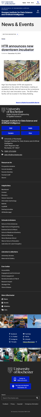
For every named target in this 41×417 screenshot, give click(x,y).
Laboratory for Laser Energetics (11, 244)
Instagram (14, 339)
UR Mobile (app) (7, 212)
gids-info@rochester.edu (13, 155)
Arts (5, 310)
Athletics (7, 306)
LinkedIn (27, 339)
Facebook (14, 334)
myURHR (4, 206)
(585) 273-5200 (10, 151)
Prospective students (8, 166)
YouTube (28, 334)
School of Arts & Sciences (9, 224)
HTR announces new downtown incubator (18, 48)
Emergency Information (31, 404)
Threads (13, 342)
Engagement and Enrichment (11, 273)
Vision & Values (6, 287)
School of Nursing (7, 235)
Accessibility (6, 270)
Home (3, 39)
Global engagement (8, 276)
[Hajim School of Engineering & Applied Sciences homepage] (15, 112)
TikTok (27, 336)
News (6, 299)
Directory (4, 195)
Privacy (13, 404)
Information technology (9, 201)
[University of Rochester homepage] (8, 2)
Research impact (7, 281)
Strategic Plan (6, 284)
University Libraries (8, 255)
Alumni (4, 178)
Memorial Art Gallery (8, 258)
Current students (7, 169)
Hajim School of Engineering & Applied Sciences (15, 9)
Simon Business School (9, 238)
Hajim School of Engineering (10, 227)
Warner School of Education (10, 241)
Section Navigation (9, 34)
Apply (24, 3)
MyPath (4, 204)
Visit (28, 3)
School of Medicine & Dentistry (11, 232)
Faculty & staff (6, 175)
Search (3, 394)
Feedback (5, 404)
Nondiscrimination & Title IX (10, 279)
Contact (4, 192)
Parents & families (7, 172)
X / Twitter (14, 336)
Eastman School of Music (9, 229)
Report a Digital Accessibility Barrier (27, 102)
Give (32, 3)
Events (6, 303)
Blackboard (5, 189)
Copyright (20, 404)
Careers (10, 133)
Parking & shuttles (7, 209)
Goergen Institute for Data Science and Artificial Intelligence (16, 13)
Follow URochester (29, 342)
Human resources (7, 198)
